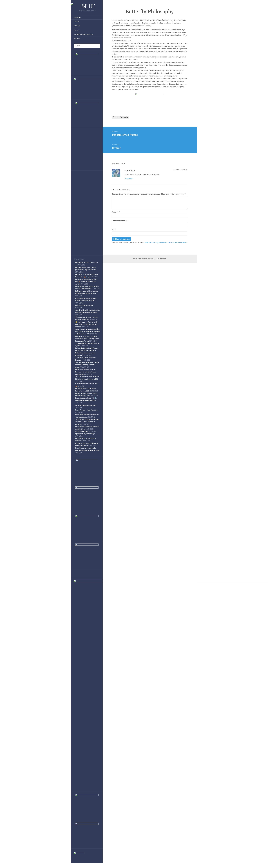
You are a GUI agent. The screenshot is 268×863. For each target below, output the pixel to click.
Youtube (76, 21)
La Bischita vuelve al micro (84, 305)
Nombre (116, 212)
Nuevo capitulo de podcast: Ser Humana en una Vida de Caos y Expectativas (85, 372)
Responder (129, 179)
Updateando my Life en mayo (85, 434)
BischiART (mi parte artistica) (83, 34)
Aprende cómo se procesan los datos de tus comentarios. (166, 242)
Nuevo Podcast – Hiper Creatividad (86, 410)
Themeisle (163, 259)
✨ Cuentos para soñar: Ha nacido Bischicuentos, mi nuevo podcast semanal (86, 324)
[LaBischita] (87, 5)
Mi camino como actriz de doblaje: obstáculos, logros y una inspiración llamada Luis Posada (87, 338)
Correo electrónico (120, 221)
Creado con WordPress (140, 259)
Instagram (77, 17)
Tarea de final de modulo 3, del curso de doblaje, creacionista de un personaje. (87, 422)
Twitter (76, 30)
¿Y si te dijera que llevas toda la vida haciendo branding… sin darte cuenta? (87, 365)
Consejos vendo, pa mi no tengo (85, 405)
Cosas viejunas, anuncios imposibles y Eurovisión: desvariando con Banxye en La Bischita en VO (87, 331)
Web (113, 229)
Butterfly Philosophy (120, 117)
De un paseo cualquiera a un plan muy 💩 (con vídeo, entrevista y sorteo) (86, 281)
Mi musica (77, 38)
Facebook (77, 26)
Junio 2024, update (81, 431)
